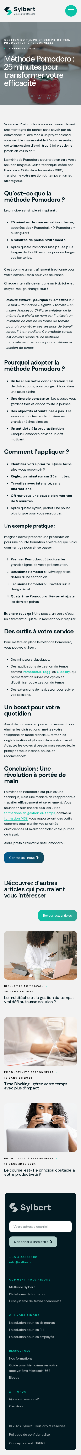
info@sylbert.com (23, 1262)
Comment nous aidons (30, 1279)
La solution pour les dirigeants (32, 1322)
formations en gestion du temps (29, 813)
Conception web (27, 1443)
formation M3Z (16, 818)
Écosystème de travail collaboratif (35, 1301)
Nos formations (20, 1358)
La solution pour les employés (31, 1337)
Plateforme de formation (27, 1294)
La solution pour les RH (26, 1330)
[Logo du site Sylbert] (19, 11)
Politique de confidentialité (29, 1434)
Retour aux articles (57, 915)
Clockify (63, 672)
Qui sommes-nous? (24, 1399)
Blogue (14, 1377)
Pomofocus (32, 672)
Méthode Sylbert (22, 1287)
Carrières (16, 1406)
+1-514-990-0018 (23, 1257)
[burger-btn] (71, 11)
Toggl (46, 672)
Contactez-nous (22, 857)
